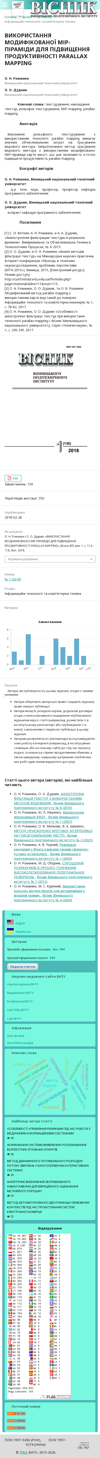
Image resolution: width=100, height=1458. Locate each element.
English (20, 923)
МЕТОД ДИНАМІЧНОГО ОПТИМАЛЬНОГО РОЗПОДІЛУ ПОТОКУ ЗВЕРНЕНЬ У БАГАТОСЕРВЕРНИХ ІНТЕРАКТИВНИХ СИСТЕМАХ (48, 1165)
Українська (23, 932)
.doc (55, 949)
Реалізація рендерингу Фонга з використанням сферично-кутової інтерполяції (51, 849)
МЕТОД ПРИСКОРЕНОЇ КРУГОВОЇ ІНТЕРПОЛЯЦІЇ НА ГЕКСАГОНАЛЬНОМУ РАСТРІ (53, 833)
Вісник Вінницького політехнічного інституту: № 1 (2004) (47, 856)
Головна (11, 17)
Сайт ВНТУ (14, 1019)
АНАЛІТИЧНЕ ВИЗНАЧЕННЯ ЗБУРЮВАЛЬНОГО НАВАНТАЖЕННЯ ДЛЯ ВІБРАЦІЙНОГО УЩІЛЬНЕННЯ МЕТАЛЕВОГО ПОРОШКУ (42, 1186)
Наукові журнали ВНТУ (23, 984)
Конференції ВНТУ (20, 1001)
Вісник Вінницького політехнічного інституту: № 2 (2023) (53, 837)
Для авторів (15, 1036)
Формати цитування (23, 559)
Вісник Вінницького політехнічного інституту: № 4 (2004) (43, 897)
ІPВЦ (24, 1452)
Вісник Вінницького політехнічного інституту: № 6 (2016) (49, 805)
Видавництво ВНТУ (20, 993)
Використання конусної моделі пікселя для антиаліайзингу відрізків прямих (49, 891)
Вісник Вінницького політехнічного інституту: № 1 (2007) (46, 819)
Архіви (27, 17)
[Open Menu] (4, 4)
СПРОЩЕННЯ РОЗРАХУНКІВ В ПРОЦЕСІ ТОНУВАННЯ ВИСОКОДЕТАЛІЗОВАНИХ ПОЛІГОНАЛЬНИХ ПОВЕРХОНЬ (49, 870)
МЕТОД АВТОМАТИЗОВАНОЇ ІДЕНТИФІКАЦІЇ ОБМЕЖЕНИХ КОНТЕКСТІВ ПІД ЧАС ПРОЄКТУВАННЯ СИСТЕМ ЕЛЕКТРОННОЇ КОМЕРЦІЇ (48, 1207)
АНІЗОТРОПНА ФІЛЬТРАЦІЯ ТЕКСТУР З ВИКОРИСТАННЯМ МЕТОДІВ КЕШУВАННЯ (49, 798)
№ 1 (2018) (44, 17)
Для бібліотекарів (20, 1043)
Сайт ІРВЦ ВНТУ (18, 1010)
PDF (15, 478)
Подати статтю (22, 967)
